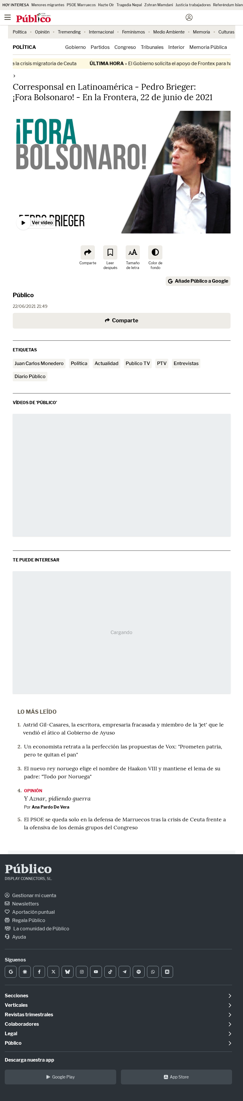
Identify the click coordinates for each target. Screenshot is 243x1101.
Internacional (101, 31)
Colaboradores (22, 1024)
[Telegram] (124, 972)
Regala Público (28, 920)
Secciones (16, 995)
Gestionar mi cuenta (33, 895)
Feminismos (133, 31)
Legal (11, 1033)
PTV (162, 363)
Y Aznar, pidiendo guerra (57, 798)
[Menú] (7, 17)
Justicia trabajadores (193, 5)
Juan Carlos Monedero (39, 363)
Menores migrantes (47, 5)
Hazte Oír (106, 5)
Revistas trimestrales (29, 1014)
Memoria (201, 31)
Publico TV (138, 363)
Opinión (42, 31)
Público (23, 295)
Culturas (226, 31)
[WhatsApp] (153, 972)
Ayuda (18, 937)
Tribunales (152, 47)
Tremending (69, 31)
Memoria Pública (208, 47)
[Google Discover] (25, 972)
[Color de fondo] (155, 252)
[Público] (111, 18)
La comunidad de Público (40, 929)
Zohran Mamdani (158, 5)
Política (20, 31)
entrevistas (186, 363)
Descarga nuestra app (29, 1060)
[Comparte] (88, 252)
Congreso (125, 47)
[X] (53, 972)
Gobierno (75, 47)
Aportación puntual (33, 912)
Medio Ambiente (169, 31)
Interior (176, 47)
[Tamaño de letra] (133, 252)
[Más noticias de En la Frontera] (14, 76)
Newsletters (25, 904)
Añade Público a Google (201, 281)
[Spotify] (139, 972)
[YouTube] (96, 972)
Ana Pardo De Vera (50, 806)
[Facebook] (39, 972)
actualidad (107, 363)
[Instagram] (82, 972)
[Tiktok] (110, 972)
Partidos (100, 47)
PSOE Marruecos (81, 5)
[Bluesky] (67, 972)
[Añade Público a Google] (11, 972)
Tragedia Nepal (129, 5)
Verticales (16, 1005)
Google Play (63, 1076)
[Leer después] (110, 252)
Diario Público (30, 376)
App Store (179, 1076)
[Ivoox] (167, 972)
